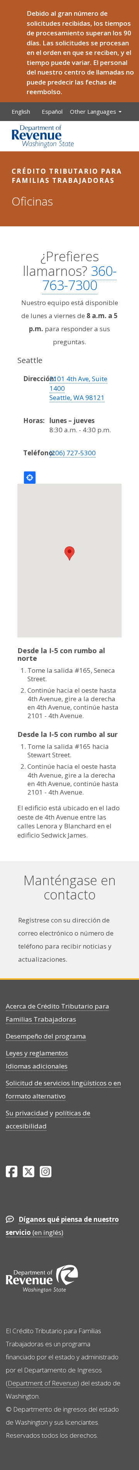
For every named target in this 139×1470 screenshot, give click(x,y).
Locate (30, 477)
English (21, 111)
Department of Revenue (42, 1383)
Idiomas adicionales (37, 1066)
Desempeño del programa (46, 1036)
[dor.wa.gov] (43, 136)
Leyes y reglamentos (37, 1053)
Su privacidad (27, 1112)
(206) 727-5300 (72, 452)
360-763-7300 (79, 278)
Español (52, 111)
